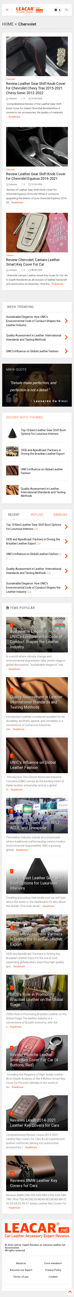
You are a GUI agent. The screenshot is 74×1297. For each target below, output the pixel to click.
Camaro (9, 255)
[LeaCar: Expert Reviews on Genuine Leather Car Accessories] (29, 11)
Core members (53, 1263)
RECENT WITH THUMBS (24, 417)
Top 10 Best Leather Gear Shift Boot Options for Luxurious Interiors (37, 883)
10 (12, 1173)
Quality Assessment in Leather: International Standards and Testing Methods (43, 492)
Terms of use (21, 1276)
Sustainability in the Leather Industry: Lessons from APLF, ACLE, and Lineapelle (35, 822)
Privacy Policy (53, 1270)
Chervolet (10, 79)
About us (21, 1263)
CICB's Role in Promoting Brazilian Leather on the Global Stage (36, 999)
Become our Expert (21, 1270)
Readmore (14, 116)
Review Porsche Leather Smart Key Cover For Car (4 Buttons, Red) (34, 1059)
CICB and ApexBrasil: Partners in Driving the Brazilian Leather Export (36, 939)
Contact (53, 1276)
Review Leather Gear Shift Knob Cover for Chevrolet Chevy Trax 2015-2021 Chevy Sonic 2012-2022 (36, 88)
